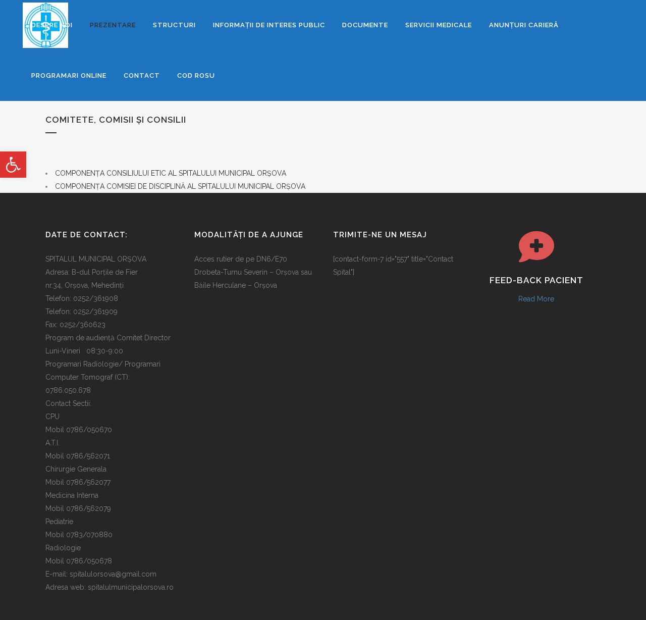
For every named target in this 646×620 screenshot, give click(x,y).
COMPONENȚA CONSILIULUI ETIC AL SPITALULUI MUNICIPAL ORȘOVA (170, 173)
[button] (13, 164)
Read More (536, 299)
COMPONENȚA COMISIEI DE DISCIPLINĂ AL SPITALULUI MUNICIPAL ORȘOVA (180, 186)
